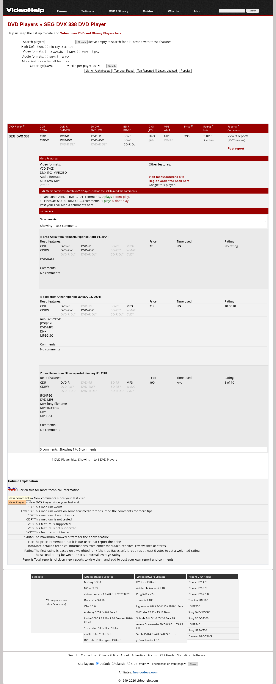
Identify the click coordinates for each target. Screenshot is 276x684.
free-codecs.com (145, 672)
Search (73, 655)
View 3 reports (238, 136)
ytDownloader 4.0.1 (148, 640)
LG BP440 (194, 624)
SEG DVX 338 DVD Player (75, 24)
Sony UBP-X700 (197, 630)
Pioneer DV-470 (197, 582)
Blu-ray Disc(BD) (60, 47)
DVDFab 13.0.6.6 (146, 582)
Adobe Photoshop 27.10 (150, 588)
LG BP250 (194, 606)
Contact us (88, 655)
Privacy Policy (108, 655)
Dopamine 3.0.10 (94, 600)
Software (87, 11)
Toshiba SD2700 (198, 600)
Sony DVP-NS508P (199, 612)
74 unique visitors (56, 600)
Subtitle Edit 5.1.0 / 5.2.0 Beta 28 (155, 618)
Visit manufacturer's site (166, 177)
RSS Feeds (167, 655)
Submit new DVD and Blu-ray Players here (90, 33)
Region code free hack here (169, 181)
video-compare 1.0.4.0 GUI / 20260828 (107, 594)
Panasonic (49, 197)
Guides (148, 11)
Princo (47, 201)
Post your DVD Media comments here (67, 205)
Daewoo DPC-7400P (200, 636)
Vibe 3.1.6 (90, 606)
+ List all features (56, 61)
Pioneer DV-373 (197, 588)
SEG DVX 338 (19, 136)
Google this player (162, 185)
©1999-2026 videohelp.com (138, 680)
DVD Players (23, 24)
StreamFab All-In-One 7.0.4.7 (101, 628)
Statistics (183, 655)
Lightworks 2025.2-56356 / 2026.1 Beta (159, 606)
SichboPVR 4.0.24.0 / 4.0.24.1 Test (156, 634)
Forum (62, 11)
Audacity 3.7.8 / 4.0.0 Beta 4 (100, 612)
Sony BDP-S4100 (198, 618)
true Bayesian (114, 550)
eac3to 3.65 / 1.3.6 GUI (97, 634)
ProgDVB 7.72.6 (145, 594)
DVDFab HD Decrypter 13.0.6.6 (102, 640)
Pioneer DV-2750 (198, 594)
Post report (236, 148)
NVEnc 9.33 (91, 588)
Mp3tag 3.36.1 (92, 582)
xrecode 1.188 (144, 600)
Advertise (138, 655)
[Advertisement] (138, 105)
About (125, 655)
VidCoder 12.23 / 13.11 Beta (153, 612)
